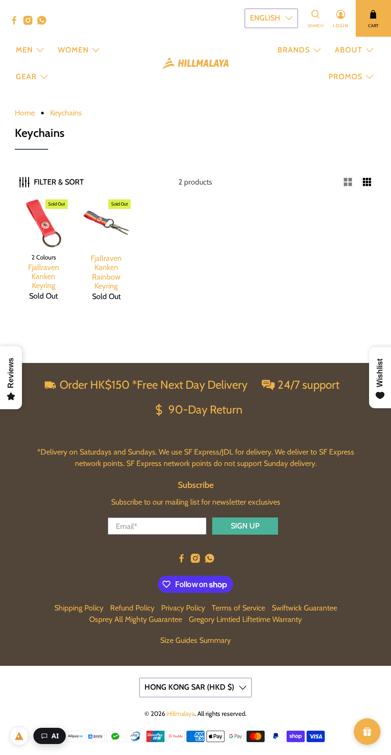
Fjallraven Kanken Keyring (43, 276)
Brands (294, 49)
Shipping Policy (78, 607)
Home (25, 113)
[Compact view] (367, 182)
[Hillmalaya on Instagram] (30, 22)
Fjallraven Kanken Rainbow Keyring (106, 272)
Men (24, 49)
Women (73, 49)
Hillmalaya (181, 713)
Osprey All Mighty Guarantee (135, 619)
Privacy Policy (183, 607)
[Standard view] (348, 182)
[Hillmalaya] (195, 63)
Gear (26, 76)
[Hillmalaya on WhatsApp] (44, 22)
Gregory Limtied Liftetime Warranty (245, 619)
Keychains (66, 113)
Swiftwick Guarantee (304, 607)
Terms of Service (238, 607)
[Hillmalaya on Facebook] (16, 22)
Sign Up (245, 525)
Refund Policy (132, 607)
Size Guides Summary (195, 640)
